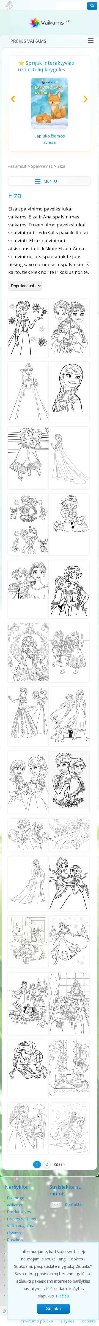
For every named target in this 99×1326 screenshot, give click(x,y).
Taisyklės (66, 1321)
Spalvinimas (42, 166)
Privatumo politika (37, 1321)
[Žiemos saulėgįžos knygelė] (78, 127)
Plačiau (62, 1296)
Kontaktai (73, 1204)
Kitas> (59, 1164)
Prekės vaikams (28, 41)
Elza (61, 166)
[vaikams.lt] (50, 24)
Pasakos (15, 1239)
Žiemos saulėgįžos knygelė (78, 139)
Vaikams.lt (17, 166)
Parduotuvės (19, 1211)
